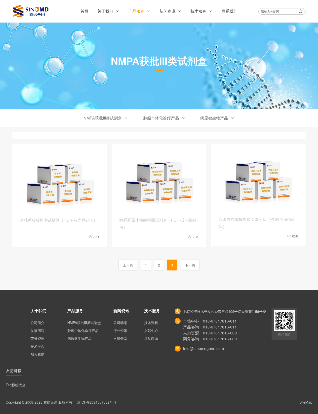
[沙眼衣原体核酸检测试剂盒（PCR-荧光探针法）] (258, 181)
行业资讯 (120, 330)
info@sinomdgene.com (203, 348)
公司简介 (37, 322)
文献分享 (120, 338)
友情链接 (14, 370)
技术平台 (37, 346)
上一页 (128, 265)
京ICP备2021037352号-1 (96, 402)
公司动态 (120, 322)
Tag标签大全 (16, 384)
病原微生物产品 (214, 118)
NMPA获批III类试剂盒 (102, 118)
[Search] (300, 11)
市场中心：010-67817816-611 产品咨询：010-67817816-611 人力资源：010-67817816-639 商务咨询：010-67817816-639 (210, 330)
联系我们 (230, 11)
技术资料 (151, 322)
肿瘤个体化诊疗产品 (161, 118)
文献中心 (151, 330)
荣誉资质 (37, 338)
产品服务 (136, 11)
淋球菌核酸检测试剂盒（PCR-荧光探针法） (58, 220)
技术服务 (199, 11)
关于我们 (105, 11)
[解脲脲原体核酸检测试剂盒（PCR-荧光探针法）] (159, 182)
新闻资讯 (167, 11)
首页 (84, 11)
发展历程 (37, 330)
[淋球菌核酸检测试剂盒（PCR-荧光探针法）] (59, 182)
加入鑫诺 (37, 354)
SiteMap (305, 402)
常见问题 (151, 338)
